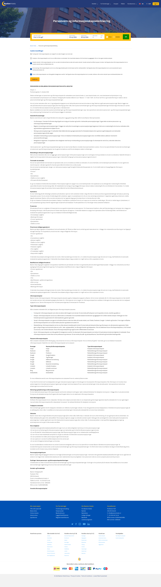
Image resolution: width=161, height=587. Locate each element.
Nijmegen (84, 536)
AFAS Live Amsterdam (103, 540)
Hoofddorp (66, 549)
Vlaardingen (84, 549)
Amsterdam (49, 542)
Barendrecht (49, 547)
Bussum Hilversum (51, 553)
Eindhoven (66, 538)
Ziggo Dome (101, 544)
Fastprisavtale (60, 511)
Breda (48, 549)
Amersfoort (49, 538)
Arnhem (49, 540)
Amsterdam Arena (102, 538)
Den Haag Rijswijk (51, 555)
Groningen (66, 542)
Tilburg (83, 544)
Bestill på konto (60, 513)
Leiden (65, 551)
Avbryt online (34, 515)
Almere (48, 536)
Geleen (65, 540)
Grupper (116, 4)
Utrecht (83, 547)
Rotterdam (84, 542)
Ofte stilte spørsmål (35, 509)
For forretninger (105, 4)
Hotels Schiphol (102, 536)
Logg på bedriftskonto (62, 515)
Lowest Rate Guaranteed (100, 576)
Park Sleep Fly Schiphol (120, 536)
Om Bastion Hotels (87, 509)
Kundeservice (131, 4)
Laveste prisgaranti (87, 520)
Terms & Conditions (86, 576)
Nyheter (84, 511)
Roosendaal (84, 540)
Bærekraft (84, 517)
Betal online (33, 511)
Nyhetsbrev (85, 513)
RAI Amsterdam (102, 542)
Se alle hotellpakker (120, 538)
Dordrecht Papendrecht (69, 536)
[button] (156, 3)
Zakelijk (118, 37)
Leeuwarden (67, 553)
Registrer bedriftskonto (62, 517)
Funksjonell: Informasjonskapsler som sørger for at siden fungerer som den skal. (53, 54)
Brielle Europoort (50, 551)
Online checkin (34, 513)
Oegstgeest (84, 538)
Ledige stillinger (86, 515)
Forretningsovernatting (62, 509)
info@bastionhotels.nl (114, 513)
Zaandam (84, 553)
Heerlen (66, 547)
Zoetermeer (84, 551)
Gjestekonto (33, 517)
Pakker (123, 4)
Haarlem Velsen (67, 544)
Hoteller (94, 4)
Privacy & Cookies (75, 576)
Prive (110, 37)
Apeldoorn (49, 544)
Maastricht (66, 555)
